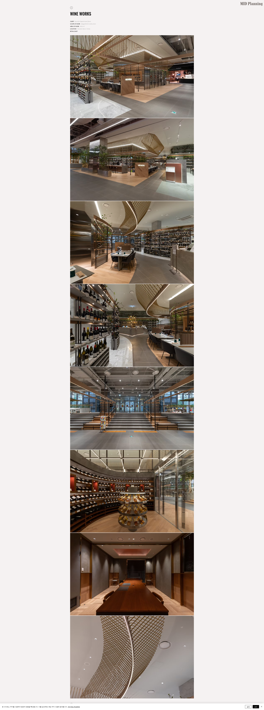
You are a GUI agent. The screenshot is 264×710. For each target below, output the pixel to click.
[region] (253, 23)
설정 (248, 707)
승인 (255, 707)
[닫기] (261, 706)
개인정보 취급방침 (74, 707)
